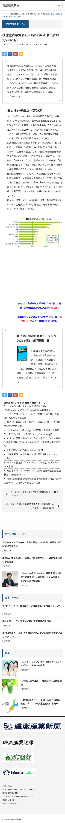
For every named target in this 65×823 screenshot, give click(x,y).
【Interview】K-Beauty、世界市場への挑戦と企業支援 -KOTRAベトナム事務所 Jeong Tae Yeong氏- (41, 577)
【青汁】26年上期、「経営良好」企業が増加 (41, 682)
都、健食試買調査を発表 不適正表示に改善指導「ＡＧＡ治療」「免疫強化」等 (30, 506)
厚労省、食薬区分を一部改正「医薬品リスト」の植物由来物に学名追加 (32, 559)
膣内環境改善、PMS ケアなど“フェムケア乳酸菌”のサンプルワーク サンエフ (32, 634)
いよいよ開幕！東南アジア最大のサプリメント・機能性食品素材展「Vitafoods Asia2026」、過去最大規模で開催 (32, 442)
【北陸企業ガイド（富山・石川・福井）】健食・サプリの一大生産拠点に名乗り (41, 701)
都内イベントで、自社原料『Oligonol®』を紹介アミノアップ (31, 607)
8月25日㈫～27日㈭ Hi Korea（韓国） (26, 450)
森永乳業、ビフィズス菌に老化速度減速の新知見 (26, 621)
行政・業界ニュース (33, 14)
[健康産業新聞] (10, 5)
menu (58, 5)
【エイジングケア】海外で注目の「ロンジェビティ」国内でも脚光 (41, 663)
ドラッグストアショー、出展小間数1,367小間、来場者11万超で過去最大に (31, 544)
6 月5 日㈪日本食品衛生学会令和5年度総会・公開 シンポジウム (35, 494)
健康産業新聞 (15, 819)
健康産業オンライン (17, 14)
